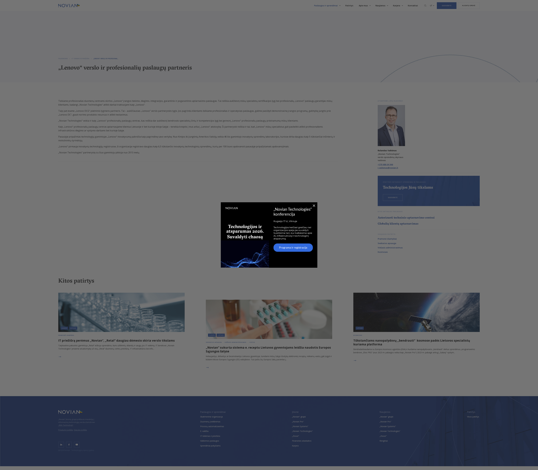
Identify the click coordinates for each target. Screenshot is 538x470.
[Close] (314, 205)
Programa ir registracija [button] (293, 247)
